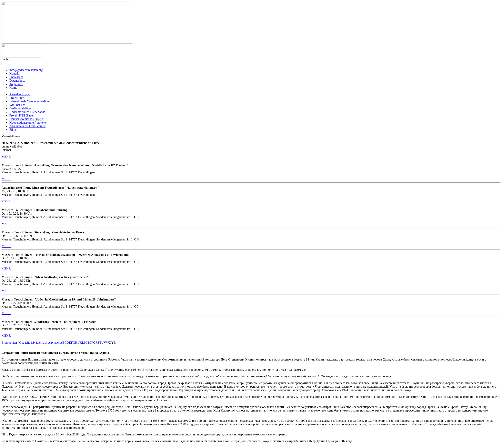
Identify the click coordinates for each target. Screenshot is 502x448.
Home (13, 87)
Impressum (16, 77)
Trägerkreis (16, 84)
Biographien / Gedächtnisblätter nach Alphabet (30, 342)
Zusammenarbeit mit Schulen (27, 126)
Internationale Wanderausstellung (29, 101)
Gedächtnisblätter (20, 108)
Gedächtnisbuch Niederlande (27, 112)
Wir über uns (17, 105)
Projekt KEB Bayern (22, 115)
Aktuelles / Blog (19, 94)
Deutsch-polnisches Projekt (26, 119)
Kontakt (14, 73)
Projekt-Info (16, 97)
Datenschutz (17, 80)
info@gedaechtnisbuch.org (26, 70)
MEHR (6, 156)
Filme (12, 129)
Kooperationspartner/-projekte (27, 122)
